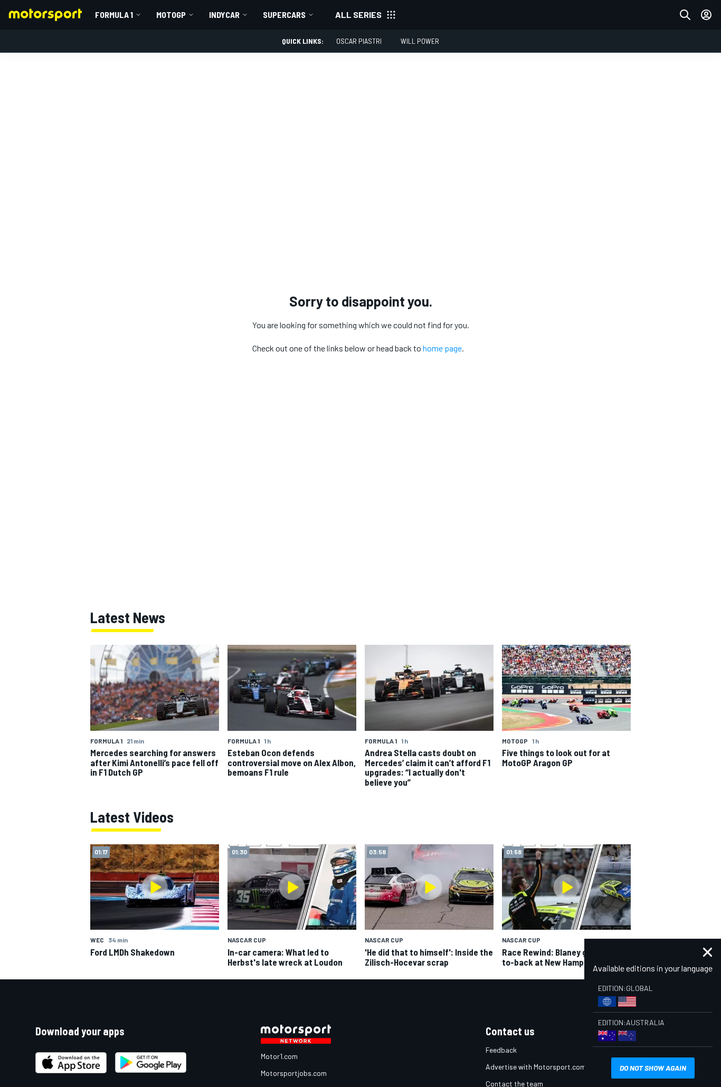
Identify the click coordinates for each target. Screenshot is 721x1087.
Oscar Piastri (359, 40)
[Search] (685, 14)
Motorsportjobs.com (294, 1073)
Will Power (420, 40)
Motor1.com (279, 1056)
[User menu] (706, 14)
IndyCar (224, 14)
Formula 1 (114, 14)
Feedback (501, 1049)
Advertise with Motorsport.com (536, 1066)
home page (442, 348)
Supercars (284, 14)
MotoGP (171, 14)
